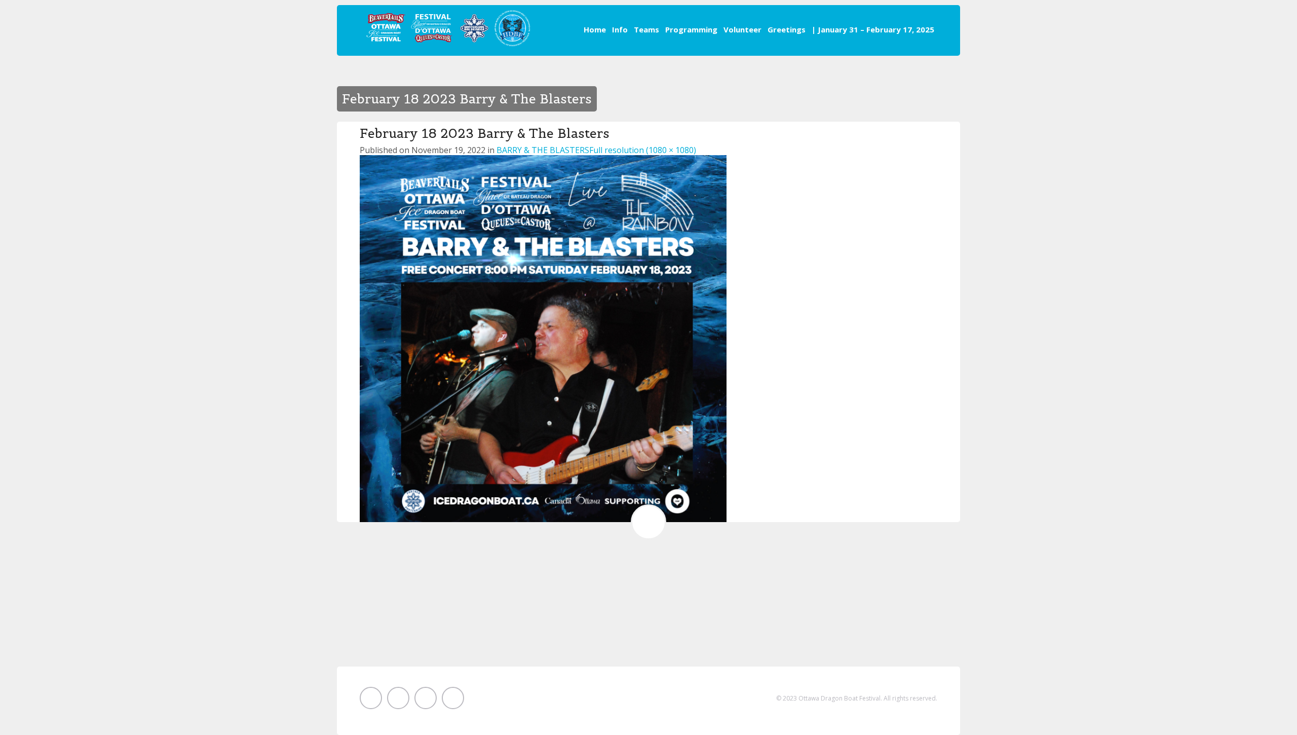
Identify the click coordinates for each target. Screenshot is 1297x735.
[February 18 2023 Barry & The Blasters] (543, 337)
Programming (691, 29)
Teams (646, 29)
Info (620, 29)
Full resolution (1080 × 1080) (642, 150)
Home (595, 29)
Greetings (787, 29)
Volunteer (742, 29)
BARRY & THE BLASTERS (543, 150)
